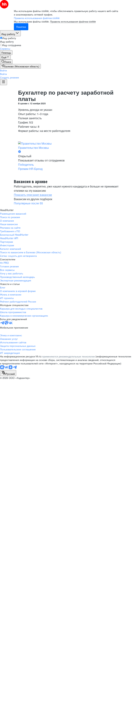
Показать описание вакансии (33, 195)
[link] (6, 61)
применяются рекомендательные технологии (68, 356)
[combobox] (8, 373)
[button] (3, 70)
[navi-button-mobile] (3, 82)
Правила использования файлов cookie (73, 21)
